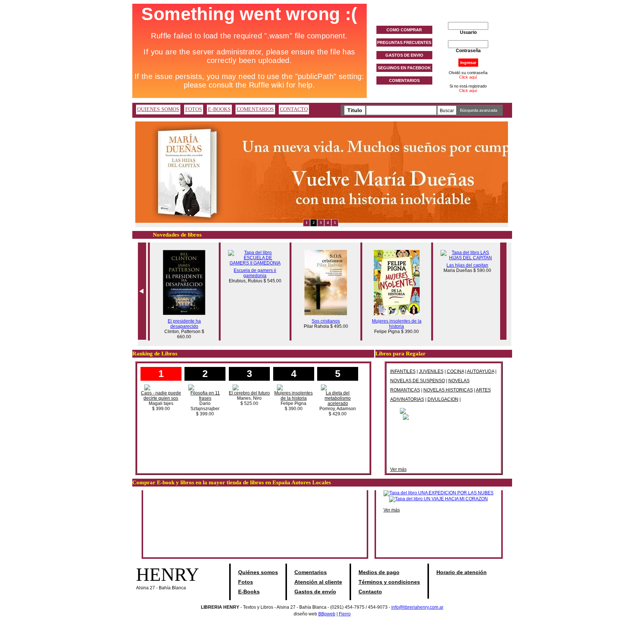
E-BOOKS (219, 109)
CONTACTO (294, 109)
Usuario (468, 32)
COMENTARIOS (404, 80)
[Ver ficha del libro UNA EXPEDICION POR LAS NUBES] (438, 492)
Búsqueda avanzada (478, 110)
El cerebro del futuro (249, 393)
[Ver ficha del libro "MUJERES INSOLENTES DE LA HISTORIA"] (393, 313)
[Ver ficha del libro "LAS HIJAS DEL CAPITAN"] (464, 257)
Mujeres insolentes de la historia (393, 324)
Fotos (245, 582)
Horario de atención (461, 572)
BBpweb (326, 614)
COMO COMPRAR (404, 30)
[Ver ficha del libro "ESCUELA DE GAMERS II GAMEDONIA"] (251, 263)
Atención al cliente (318, 582)
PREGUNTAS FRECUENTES (404, 42)
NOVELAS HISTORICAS (448, 390)
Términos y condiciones (389, 582)
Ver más (398, 469)
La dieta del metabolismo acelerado (338, 398)
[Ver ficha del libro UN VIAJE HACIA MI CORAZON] (438, 498)
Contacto (370, 592)
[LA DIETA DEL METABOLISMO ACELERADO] (337, 387)
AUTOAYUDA (480, 371)
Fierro (345, 614)
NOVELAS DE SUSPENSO (417, 380)
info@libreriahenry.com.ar (417, 607)
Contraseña (468, 50)
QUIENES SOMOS (158, 109)
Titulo (354, 110)
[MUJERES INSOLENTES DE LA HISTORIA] (293, 387)
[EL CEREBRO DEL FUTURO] (249, 387)
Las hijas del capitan (463, 265)
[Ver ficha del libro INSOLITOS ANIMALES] (443, 416)
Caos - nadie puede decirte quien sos (161, 395)
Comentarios (310, 572)
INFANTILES (403, 371)
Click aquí (468, 77)
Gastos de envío (315, 592)
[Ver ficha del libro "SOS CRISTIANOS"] (322, 313)
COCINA (455, 371)
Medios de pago (379, 572)
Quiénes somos (258, 572)
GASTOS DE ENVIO (404, 55)
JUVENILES (431, 371)
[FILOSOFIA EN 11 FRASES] (205, 387)
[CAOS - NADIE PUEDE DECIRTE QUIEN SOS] (161, 387)
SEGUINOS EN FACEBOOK (404, 68)
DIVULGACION (442, 399)
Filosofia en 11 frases (205, 395)
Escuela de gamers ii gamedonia (251, 273)
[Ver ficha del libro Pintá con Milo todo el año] (443, 410)
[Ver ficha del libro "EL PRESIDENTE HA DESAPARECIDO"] (180, 313)
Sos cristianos (322, 321)
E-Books (249, 592)
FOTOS (193, 109)
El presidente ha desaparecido (180, 324)
